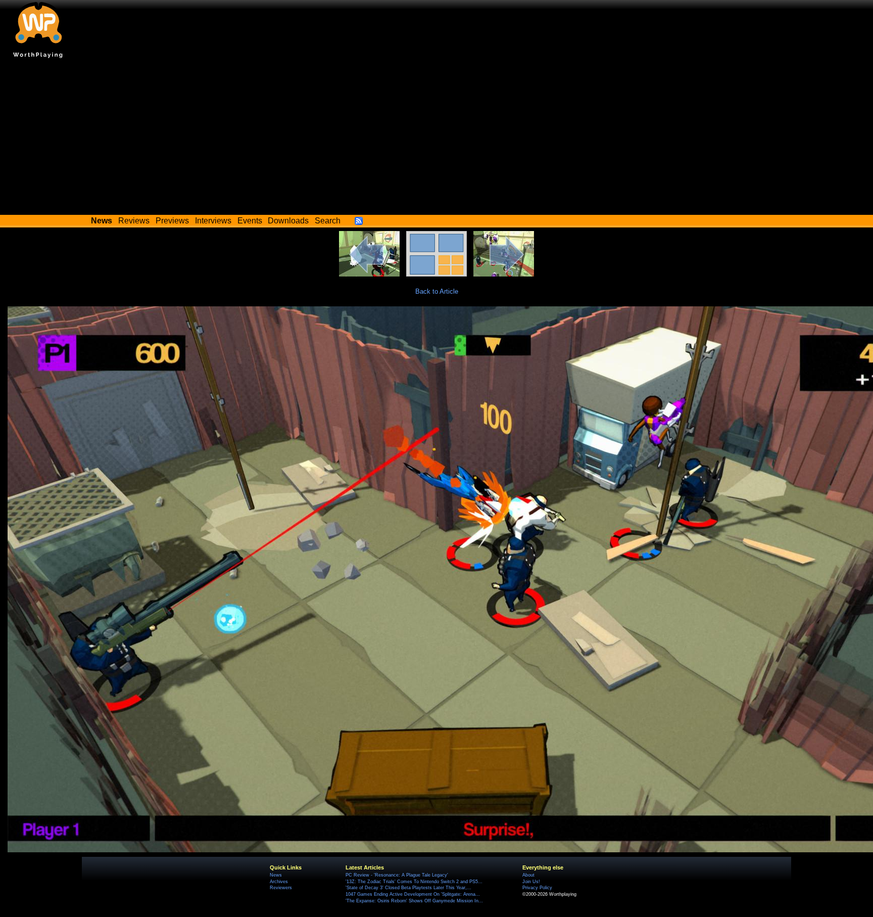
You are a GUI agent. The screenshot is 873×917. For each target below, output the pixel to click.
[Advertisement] (436, 139)
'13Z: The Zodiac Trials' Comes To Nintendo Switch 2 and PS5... (414, 881)
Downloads (288, 220)
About (528, 875)
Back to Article (436, 291)
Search (328, 220)
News (276, 875)
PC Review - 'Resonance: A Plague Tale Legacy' (397, 875)
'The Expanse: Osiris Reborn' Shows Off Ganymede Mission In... (414, 900)
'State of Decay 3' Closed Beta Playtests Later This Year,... (408, 887)
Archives (279, 881)
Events (249, 220)
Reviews (134, 220)
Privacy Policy (537, 887)
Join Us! (531, 881)
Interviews (213, 220)
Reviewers (281, 887)
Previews (172, 220)
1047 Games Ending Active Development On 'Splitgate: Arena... (413, 894)
